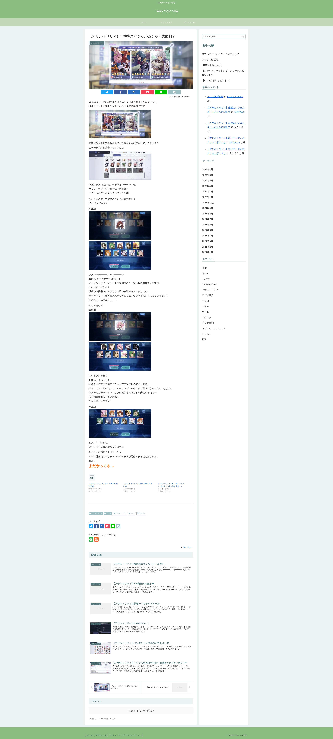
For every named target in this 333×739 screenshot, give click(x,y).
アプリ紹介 (208, 295)
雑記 (204, 339)
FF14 (204, 267)
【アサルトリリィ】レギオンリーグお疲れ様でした (223, 72)
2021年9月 (207, 208)
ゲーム (108, 513)
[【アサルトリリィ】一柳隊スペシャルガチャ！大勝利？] (134, 92)
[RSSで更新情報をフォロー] (96, 539)
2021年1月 (207, 252)
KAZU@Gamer (235, 96)
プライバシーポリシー (132, 735)
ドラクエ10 (208, 323)
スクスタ (206, 317)
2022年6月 (207, 180)
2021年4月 (207, 235)
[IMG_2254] (120, 436)
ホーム (90, 735)
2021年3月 (207, 241)
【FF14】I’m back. (211, 65)
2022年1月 (207, 197)
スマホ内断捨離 (210, 59)
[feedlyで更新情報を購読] (91, 539)
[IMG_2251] (120, 269)
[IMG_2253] (120, 370)
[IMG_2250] (120, 238)
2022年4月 (207, 186)
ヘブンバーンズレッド (213, 328)
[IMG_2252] (120, 340)
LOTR (205, 273)
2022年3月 (207, 191)
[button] (243, 37)
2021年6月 (207, 224)
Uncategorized (209, 284)
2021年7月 (207, 219)
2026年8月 (207, 169)
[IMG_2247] (120, 137)
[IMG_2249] (120, 179)
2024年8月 (207, 175)
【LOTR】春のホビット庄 (215, 80)
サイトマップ (114, 735)
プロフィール (100, 735)
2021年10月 (208, 202)
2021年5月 (207, 230)
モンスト (206, 334)
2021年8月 (207, 213)
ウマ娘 (205, 301)
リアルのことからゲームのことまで (220, 54)
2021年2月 (207, 246)
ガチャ (132, 513)
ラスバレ (142, 513)
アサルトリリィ (96, 513)
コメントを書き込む (140, 710)
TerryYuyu (239, 112)
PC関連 (206, 279)
